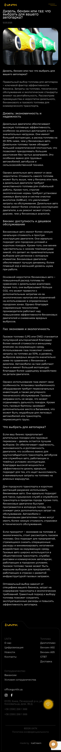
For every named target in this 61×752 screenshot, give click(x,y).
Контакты (10, 657)
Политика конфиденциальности (30, 732)
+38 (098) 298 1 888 (15, 709)
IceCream (36, 743)
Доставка (46, 661)
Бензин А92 (47, 647)
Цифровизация (13, 647)
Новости (9, 652)
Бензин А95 (47, 652)
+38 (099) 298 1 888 (15, 714)
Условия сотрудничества (20, 680)
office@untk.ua (13, 689)
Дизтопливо (47, 643)
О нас (7, 643)
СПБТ (43, 657)
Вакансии (10, 675)
